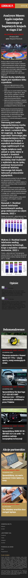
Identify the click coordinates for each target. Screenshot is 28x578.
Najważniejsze (10, 34)
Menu (23, 6)
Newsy (21, 34)
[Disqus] (14, 304)
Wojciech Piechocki (16, 39)
